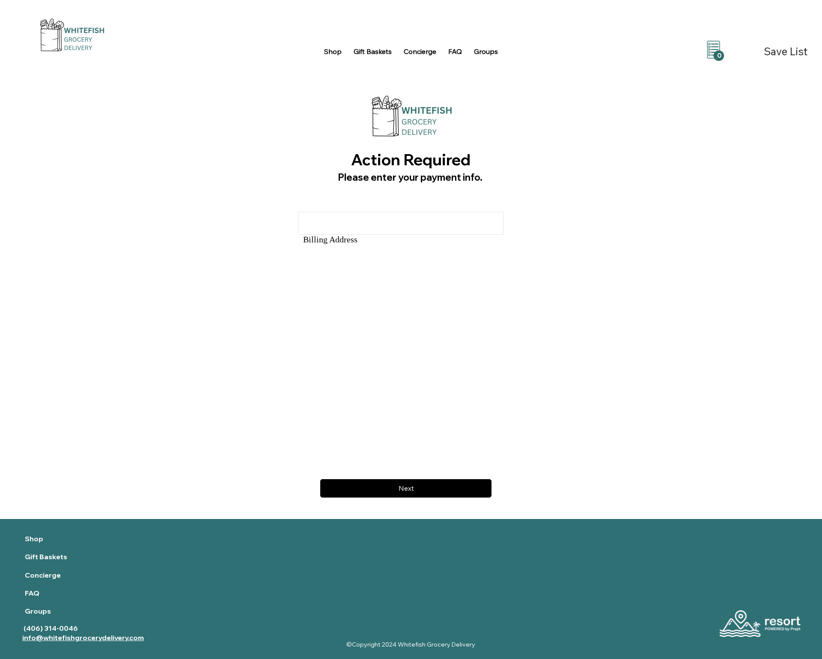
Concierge (43, 575)
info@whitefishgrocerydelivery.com (83, 637)
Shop (34, 538)
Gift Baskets (46, 556)
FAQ (32, 593)
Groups (38, 611)
